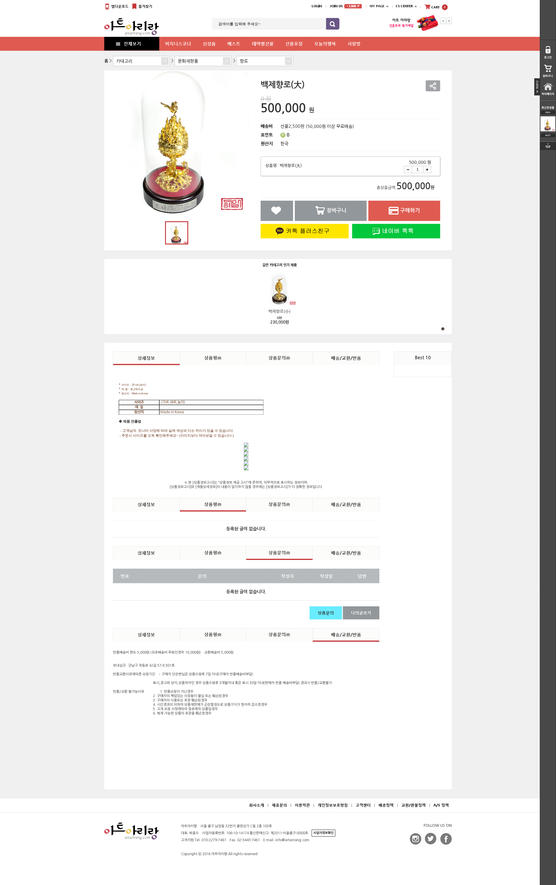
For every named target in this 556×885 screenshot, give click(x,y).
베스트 (233, 43)
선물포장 (294, 43)
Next (449, 21)
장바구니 (336, 210)
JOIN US (344, 6)
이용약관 (302, 805)
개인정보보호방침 (333, 805)
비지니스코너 (178, 43)
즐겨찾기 (144, 6)
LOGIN (317, 6)
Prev (443, 21)
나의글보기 (361, 612)
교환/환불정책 (413, 805)
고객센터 (363, 805)
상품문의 (279, 357)
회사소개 (256, 805)
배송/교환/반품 (346, 358)
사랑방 (354, 43)
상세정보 (146, 358)
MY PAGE (377, 6)
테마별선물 (263, 43)
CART (438, 7)
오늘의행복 (325, 43)
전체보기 (132, 43)
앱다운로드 (119, 6)
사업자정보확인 (323, 833)
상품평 (213, 357)
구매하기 (410, 210)
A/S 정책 (441, 805)
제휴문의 (279, 805)
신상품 (209, 43)
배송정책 (386, 805)
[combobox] (141, 61)
